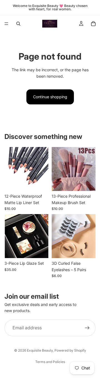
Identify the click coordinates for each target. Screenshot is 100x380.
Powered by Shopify (70, 350)
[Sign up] (87, 328)
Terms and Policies (50, 362)
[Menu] (6, 23)
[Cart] (93, 24)
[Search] (18, 24)
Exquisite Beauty (40, 350)
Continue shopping (50, 96)
